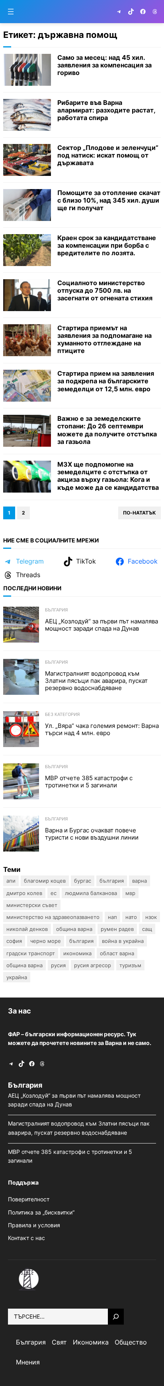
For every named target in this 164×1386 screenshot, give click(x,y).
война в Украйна (123, 941)
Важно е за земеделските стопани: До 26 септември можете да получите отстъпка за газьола (107, 430)
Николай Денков (27, 929)
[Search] (116, 1317)
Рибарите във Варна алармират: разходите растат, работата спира (106, 110)
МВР (130, 893)
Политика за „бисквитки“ (41, 1212)
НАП (112, 917)
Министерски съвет (31, 905)
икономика (77, 953)
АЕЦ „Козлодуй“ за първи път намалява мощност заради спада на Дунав (101, 625)
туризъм (130, 965)
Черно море (45, 941)
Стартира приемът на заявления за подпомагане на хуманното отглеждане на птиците (104, 339)
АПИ (11, 880)
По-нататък (139, 513)
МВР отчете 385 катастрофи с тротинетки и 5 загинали (89, 782)
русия (58, 965)
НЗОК (151, 917)
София (14, 941)
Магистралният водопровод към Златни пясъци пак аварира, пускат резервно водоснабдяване (96, 681)
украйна (16, 977)
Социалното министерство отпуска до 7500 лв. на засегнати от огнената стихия (104, 290)
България (56, 610)
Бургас (82, 880)
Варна (139, 880)
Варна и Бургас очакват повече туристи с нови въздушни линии (92, 834)
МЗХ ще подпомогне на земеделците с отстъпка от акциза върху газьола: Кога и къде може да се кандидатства (108, 476)
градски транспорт (30, 953)
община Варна (24, 965)
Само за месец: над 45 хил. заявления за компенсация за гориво (104, 65)
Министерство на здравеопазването (53, 917)
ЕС (54, 893)
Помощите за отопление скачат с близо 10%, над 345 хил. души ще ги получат (108, 200)
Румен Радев (117, 929)
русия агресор (92, 965)
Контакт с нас (26, 1237)
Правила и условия (34, 1225)
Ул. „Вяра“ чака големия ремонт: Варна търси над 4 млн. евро (102, 729)
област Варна (117, 953)
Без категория (62, 714)
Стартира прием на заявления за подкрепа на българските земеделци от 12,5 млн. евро (105, 381)
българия (81, 941)
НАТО (131, 917)
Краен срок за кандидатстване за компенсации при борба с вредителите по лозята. (106, 245)
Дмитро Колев (24, 893)
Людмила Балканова (91, 893)
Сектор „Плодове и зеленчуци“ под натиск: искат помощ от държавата (107, 155)
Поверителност (28, 1199)
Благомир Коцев (45, 880)
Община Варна (74, 929)
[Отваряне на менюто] (11, 11)
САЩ (147, 929)
